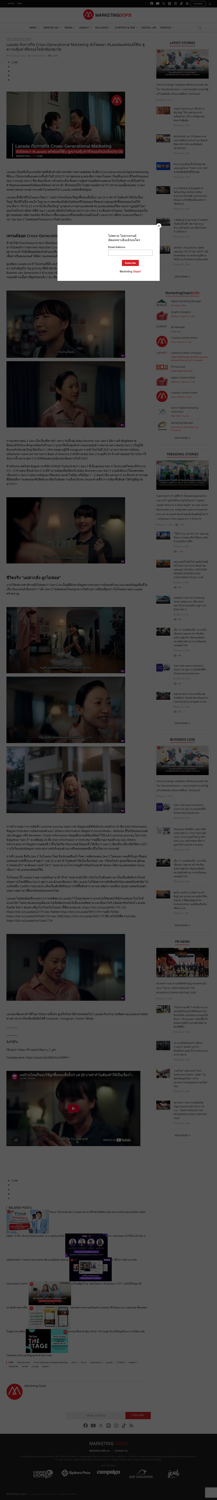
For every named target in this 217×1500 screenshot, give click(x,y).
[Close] (158, 225)
